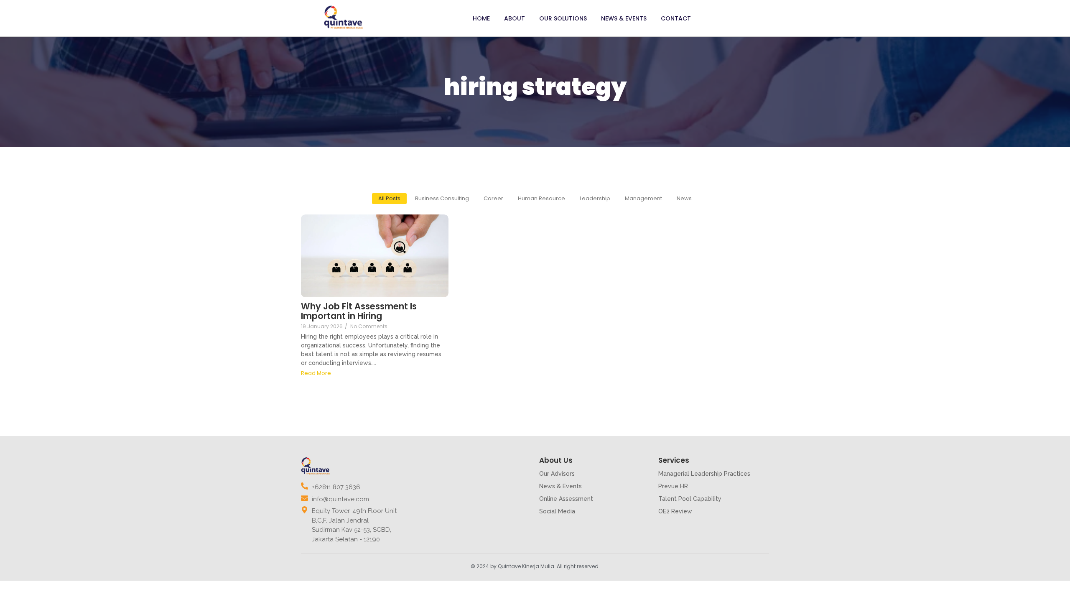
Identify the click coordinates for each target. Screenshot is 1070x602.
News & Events (624, 18)
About (514, 18)
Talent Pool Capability (689, 498)
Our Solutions (563, 18)
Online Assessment (566, 498)
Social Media (557, 511)
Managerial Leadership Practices (704, 473)
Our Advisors (557, 473)
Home (481, 18)
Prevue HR (673, 486)
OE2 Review (675, 511)
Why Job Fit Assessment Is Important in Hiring (359, 311)
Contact (676, 18)
